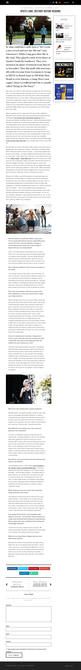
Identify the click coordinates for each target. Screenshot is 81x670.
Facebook (12, 568)
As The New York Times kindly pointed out (27, 118)
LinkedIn (24, 573)
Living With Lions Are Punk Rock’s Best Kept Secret (64, 39)
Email (34, 573)
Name (8, 626)
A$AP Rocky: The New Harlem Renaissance (40, 584)
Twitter (23, 568)
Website (8, 641)
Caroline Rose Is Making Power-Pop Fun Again (64, 50)
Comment (8, 605)
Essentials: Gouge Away (64, 28)
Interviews (40, 8)
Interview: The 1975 (17, 584)
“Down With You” (26, 158)
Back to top (68, 665)
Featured (66, 24)
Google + (45, 568)
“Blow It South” (15, 158)
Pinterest (34, 568)
